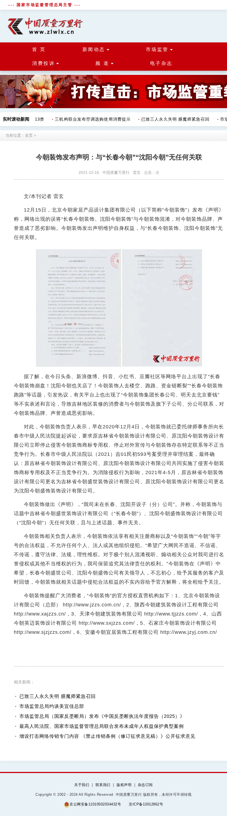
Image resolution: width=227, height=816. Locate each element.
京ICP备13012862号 (146, 804)
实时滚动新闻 (16, 119)
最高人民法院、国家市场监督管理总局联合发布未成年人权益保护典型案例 (101, 726)
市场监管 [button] (157, 49)
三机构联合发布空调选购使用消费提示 (89, 119)
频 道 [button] (102, 63)
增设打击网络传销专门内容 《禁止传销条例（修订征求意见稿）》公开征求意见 (107, 736)
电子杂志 (161, 63)
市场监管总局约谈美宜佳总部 (51, 706)
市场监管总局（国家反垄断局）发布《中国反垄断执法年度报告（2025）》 (102, 716)
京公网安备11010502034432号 (95, 804)
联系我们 (103, 785)
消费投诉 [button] (43, 63)
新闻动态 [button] (93, 49)
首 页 (39, 49)
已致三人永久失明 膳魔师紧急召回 (171, 119)
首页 (29, 135)
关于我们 (81, 785)
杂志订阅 (145, 785)
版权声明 (124, 785)
